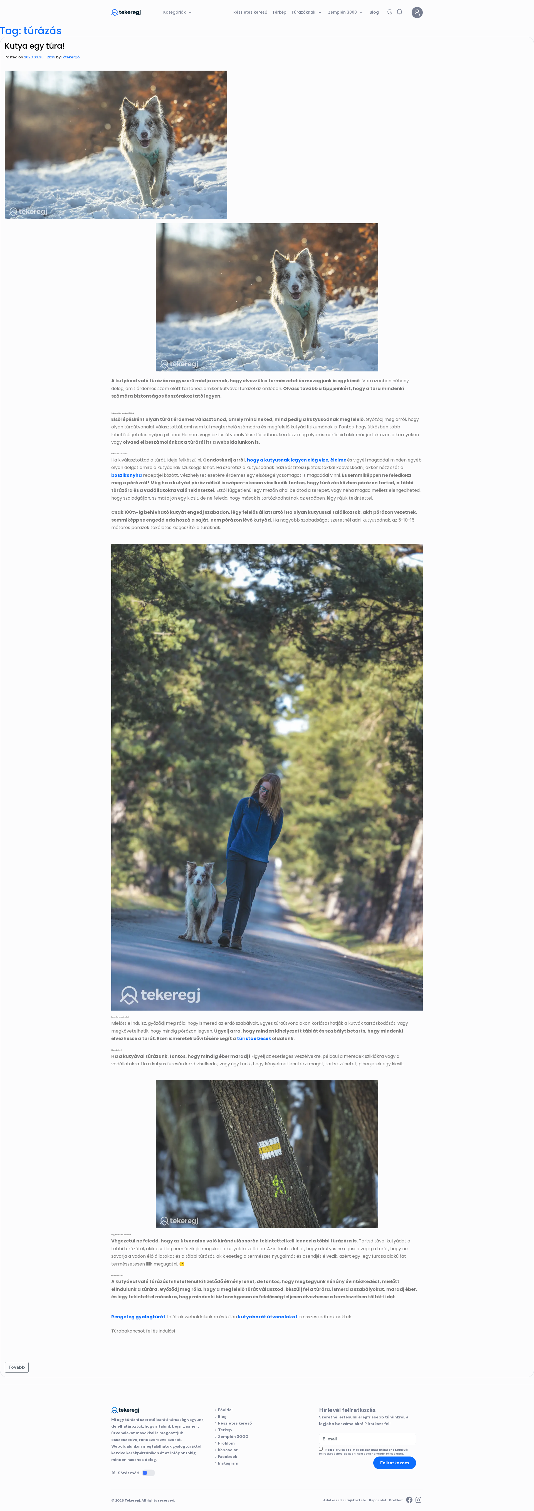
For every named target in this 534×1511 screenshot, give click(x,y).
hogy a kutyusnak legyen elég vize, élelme (296, 460)
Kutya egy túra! (35, 46)
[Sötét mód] (148, 1473)
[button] (399, 11)
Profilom (226, 1443)
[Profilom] (417, 12)
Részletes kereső (235, 1423)
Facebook (227, 1456)
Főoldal (225, 1409)
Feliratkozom (394, 1463)
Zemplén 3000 (233, 1436)
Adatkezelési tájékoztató (344, 1500)
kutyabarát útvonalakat (268, 1317)
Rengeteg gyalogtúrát (138, 1317)
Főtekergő (70, 57)
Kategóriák (175, 12)
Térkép (225, 1429)
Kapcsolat (228, 1449)
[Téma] (390, 13)
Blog (222, 1416)
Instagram (228, 1463)
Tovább (16, 1367)
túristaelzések (254, 1038)
